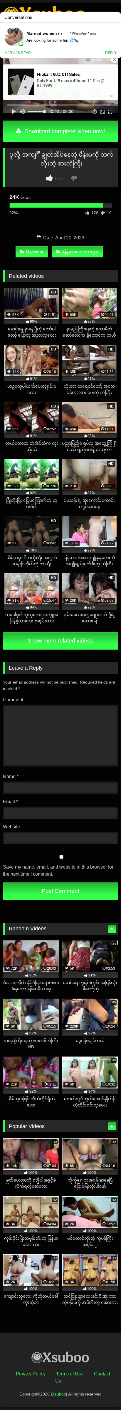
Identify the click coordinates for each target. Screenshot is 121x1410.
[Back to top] (102, 1392)
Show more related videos (60, 640)
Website (11, 826)
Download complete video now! (64, 131)
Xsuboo (59, 1394)
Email (10, 801)
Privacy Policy (31, 1373)
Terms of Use (69, 1373)
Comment (13, 699)
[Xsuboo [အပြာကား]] (60, 1358)
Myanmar (34, 251)
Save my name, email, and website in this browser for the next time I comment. (58, 870)
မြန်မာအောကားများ (80, 251)
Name (11, 776)
